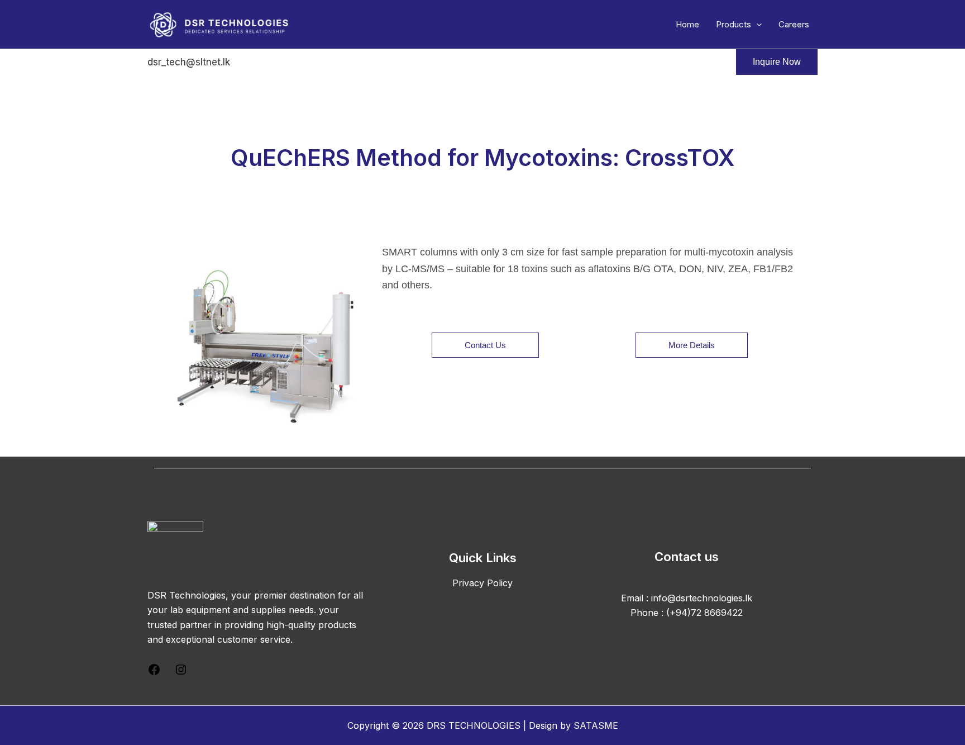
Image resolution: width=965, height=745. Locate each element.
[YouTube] (337, 62)
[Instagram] (307, 62)
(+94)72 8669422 (704, 612)
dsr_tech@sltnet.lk (188, 62)
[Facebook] (248, 62)
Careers (793, 24)
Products (733, 24)
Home (687, 24)
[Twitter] (278, 62)
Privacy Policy (482, 583)
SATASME (596, 725)
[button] (756, 24)
